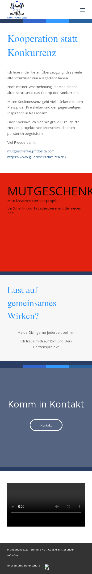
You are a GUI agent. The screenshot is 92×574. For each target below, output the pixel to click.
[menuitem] (23, 565)
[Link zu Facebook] (81, 560)
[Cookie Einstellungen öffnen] (8, 568)
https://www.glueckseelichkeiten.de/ (36, 157)
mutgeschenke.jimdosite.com (30, 151)
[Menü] (82, 9)
